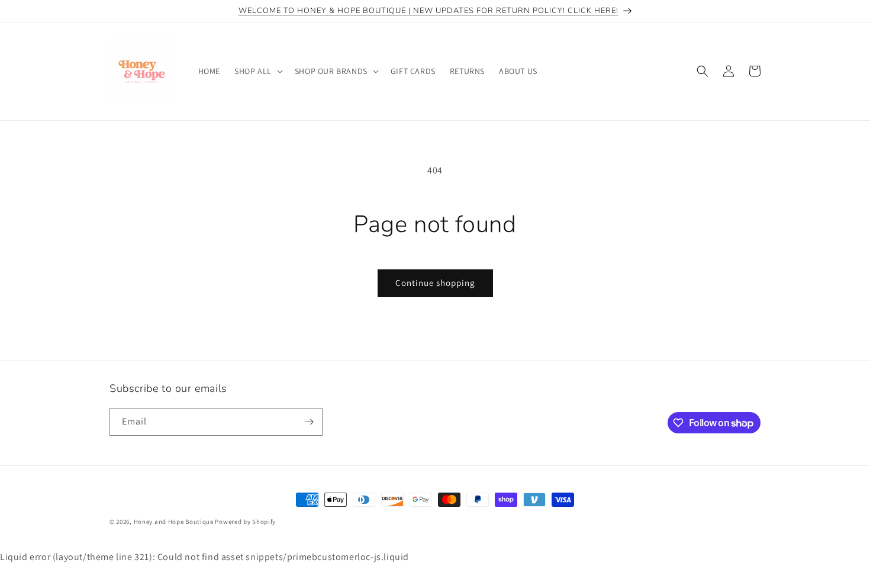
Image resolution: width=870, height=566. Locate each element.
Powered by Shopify (245, 521)
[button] (257, 71)
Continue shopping (435, 282)
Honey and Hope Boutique (174, 521)
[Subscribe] (309, 422)
